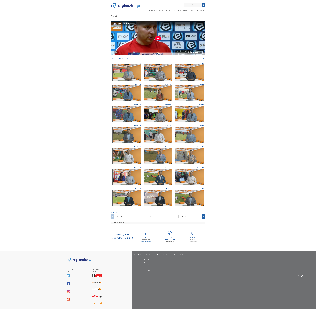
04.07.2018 (137, 189)
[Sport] (127, 72)
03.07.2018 (168, 189)
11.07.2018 (200, 147)
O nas (157, 255)
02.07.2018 (200, 189)
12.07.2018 (168, 147)
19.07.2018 (200, 105)
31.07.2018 (137, 63)
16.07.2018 (200, 126)
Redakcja (186, 11)
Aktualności (177, 11)
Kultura (145, 267)
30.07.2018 (168, 63)
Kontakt (193, 11)
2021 (183, 216)
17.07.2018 (168, 126)
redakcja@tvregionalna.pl (146, 241)
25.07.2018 (168, 84)
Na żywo (154, 11)
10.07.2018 (137, 168)
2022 (151, 216)
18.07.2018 (137, 126)
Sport (145, 262)
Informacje (147, 259)
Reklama (169, 11)
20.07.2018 (168, 105)
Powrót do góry (299, 276)
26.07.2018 (137, 84)
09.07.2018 (168, 168)
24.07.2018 (200, 84)
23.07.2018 (137, 105)
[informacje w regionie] (125, 5)
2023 (119, 216)
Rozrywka (146, 265)
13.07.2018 (137, 147)
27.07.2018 (200, 63)
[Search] (203, 5)
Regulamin (200, 11)
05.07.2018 (200, 168)
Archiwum (146, 273)
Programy (161, 11)
